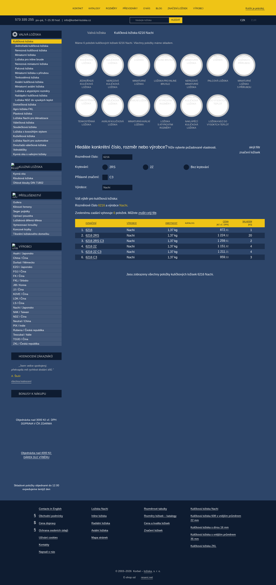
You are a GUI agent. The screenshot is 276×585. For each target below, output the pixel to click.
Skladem (247, 221)
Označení (91, 223)
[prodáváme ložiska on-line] (25, 7)
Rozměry (111, 8)
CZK (242, 20)
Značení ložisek (178, 8)
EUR (253, 20)
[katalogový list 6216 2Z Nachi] (190, 246)
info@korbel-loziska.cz (77, 20)
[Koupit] (258, 230)
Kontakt (78, 8)
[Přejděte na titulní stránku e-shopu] (77, 33)
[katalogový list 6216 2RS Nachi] (190, 235)
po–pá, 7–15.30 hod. (48, 20)
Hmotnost (171, 223)
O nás (146, 8)
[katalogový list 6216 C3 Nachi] (190, 257)
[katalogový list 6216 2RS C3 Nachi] (190, 241)
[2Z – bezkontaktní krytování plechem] (145, 167)
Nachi (106, 187)
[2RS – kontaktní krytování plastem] (105, 167)
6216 (106, 156)
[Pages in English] (262, 20)
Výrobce (132, 223)
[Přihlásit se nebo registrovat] (228, 20)
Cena (225, 221)
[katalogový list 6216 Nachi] (190, 230)
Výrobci (198, 8)
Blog (159, 8)
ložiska (148, 571)
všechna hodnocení (21, 381)
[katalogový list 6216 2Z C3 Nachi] (190, 252)
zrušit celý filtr (147, 212)
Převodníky (130, 8)
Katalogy (94, 8)
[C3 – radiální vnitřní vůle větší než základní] (105, 177)
